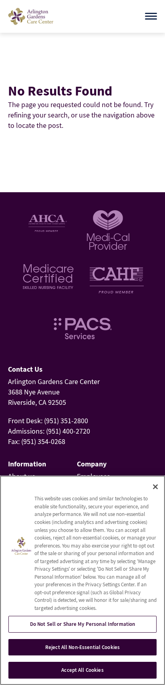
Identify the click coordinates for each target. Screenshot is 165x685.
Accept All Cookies (82, 670)
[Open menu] (151, 16)
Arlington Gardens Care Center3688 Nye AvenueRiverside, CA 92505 (54, 392)
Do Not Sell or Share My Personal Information (82, 624)
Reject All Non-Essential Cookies (82, 647)
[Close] (155, 487)
